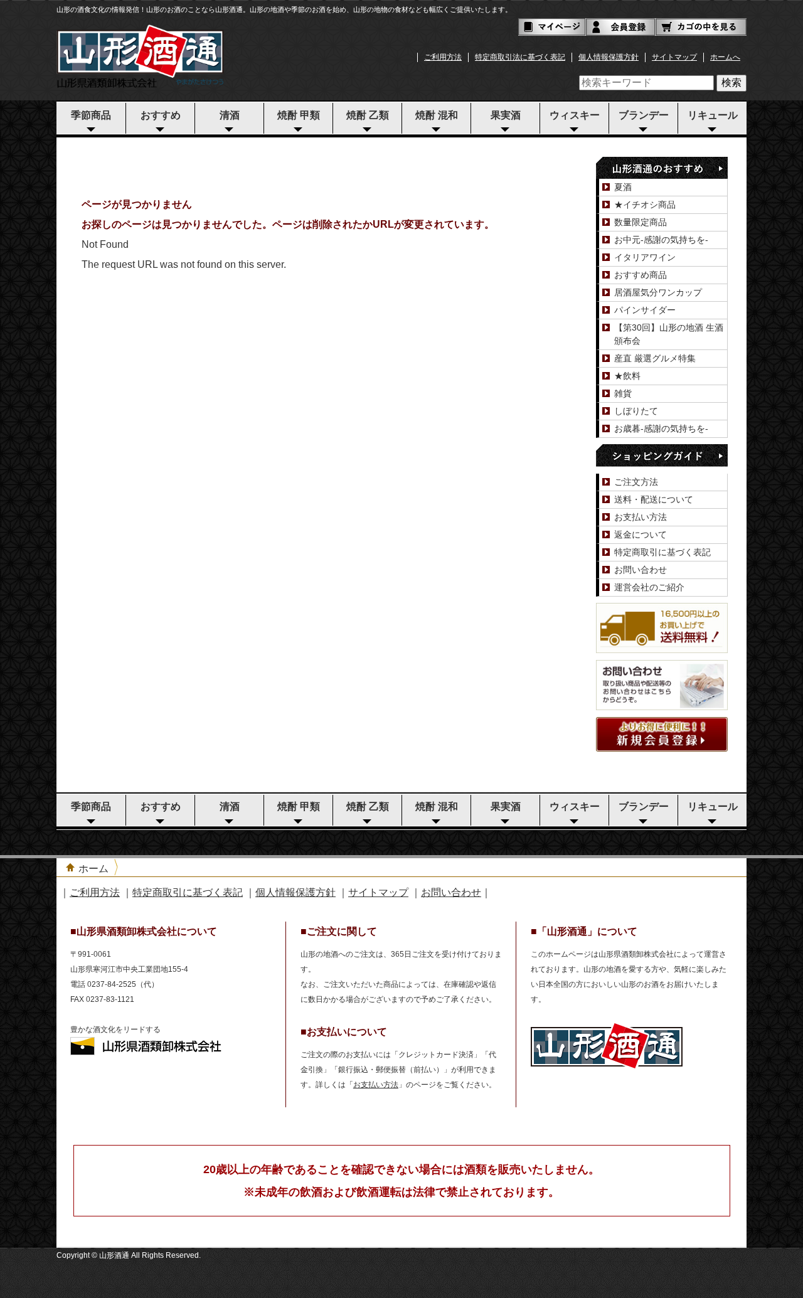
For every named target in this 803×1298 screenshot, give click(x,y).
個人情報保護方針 (608, 57)
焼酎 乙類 (367, 115)
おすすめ (161, 115)
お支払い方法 (640, 517)
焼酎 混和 (436, 115)
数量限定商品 (640, 222)
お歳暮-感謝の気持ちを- (661, 428)
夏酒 (623, 187)
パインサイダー (645, 310)
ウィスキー (575, 115)
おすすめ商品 (640, 275)
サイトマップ (674, 57)
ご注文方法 (636, 482)
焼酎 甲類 (298, 115)
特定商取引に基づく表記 (662, 552)
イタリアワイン (645, 257)
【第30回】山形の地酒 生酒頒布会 (668, 334)
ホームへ (725, 57)
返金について (640, 534)
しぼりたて (636, 411)
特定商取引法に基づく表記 (520, 57)
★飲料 (627, 376)
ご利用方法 (443, 57)
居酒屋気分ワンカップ (658, 292)
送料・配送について (653, 499)
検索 (731, 82)
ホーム (93, 868)
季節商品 (91, 115)
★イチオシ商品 (645, 204)
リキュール (713, 115)
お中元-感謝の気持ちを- (661, 240)
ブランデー (644, 115)
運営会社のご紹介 (649, 587)
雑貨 (623, 393)
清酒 (230, 115)
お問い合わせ (640, 570)
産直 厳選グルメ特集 (655, 358)
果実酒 (506, 115)
